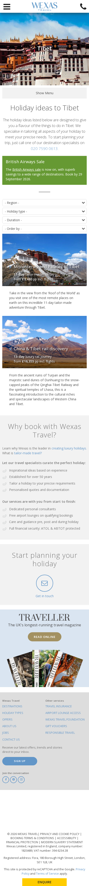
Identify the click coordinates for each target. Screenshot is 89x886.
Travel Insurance (58, 706)
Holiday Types (12, 713)
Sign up (20, 761)
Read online (44, 637)
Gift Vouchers (56, 726)
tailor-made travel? (28, 453)
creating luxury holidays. (69, 448)
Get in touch (45, 596)
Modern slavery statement (62, 842)
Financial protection (22, 842)
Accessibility (67, 838)
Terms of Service (47, 874)
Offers (7, 719)
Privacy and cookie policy (60, 834)
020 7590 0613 (44, 148)
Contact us (11, 739)
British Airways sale (26, 169)
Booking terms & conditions (32, 838)
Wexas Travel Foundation (65, 719)
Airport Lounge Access (63, 713)
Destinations (12, 706)
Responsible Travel (60, 733)
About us (9, 726)
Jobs (5, 733)
